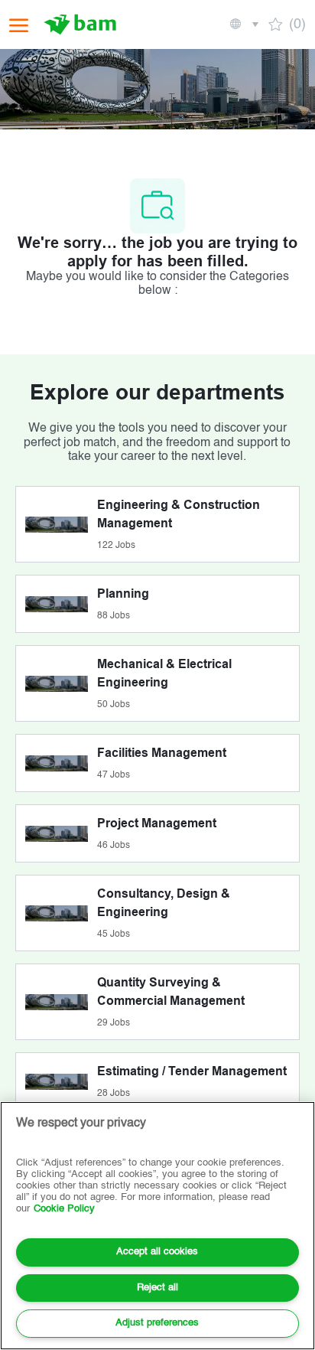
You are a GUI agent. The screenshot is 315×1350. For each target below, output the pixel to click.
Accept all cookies (157, 1252)
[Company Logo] (82, 24)
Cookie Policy (64, 1209)
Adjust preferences (157, 1323)
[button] (243, 24)
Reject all (157, 1288)
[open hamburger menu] (18, 25)
